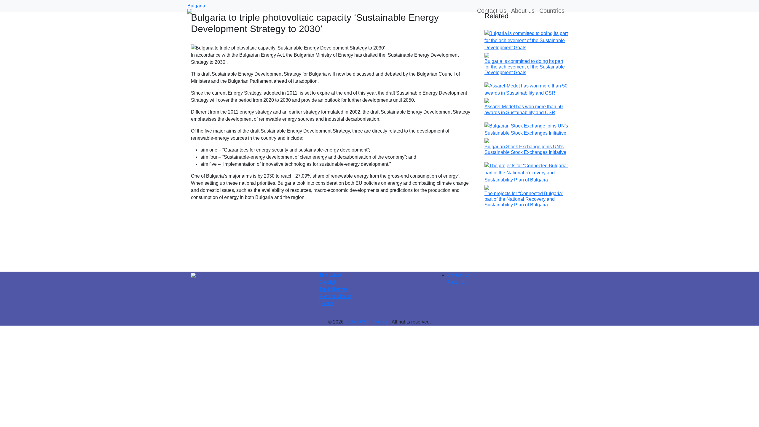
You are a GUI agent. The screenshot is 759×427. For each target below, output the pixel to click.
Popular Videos (335, 296)
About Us (457, 282)
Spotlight (328, 282)
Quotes (326, 303)
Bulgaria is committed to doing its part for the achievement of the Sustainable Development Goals (524, 67)
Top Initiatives (333, 289)
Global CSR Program (367, 321)
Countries (552, 10)
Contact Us (459, 275)
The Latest (330, 275)
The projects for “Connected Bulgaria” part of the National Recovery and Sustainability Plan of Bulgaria (523, 199)
